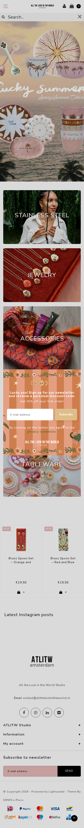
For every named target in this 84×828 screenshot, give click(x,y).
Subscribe (66, 414)
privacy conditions (41, 431)
